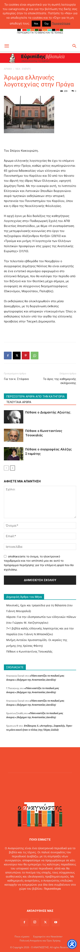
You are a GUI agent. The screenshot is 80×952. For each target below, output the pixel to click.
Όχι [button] (46, 23)
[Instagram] (35, 922)
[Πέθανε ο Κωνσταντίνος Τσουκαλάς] (13, 435)
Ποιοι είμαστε (22, 936)
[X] (17, 355)
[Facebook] (8, 355)
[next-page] (12, 468)
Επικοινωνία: (27, 896)
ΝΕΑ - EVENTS (23, 68)
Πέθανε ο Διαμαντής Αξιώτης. (48, 412)
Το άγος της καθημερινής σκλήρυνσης (59, 381)
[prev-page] (6, 468)
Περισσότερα (52, 888)
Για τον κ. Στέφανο (16, 379)
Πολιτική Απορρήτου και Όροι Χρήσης (40, 940)
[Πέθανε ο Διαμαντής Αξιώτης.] (13, 416)
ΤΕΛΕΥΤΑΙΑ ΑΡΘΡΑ (18, 402)
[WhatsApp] (34, 355)
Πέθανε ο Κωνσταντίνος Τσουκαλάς (29, 651)
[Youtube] (56, 922)
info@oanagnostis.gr (49, 896)
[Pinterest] (26, 355)
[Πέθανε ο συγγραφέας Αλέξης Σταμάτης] (13, 453)
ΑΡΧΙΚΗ (8, 68)
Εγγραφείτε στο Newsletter (48, 936)
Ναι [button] (36, 23)
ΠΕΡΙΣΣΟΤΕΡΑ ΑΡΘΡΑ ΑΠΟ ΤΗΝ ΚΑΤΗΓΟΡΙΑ (35, 396)
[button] (6, 46)
